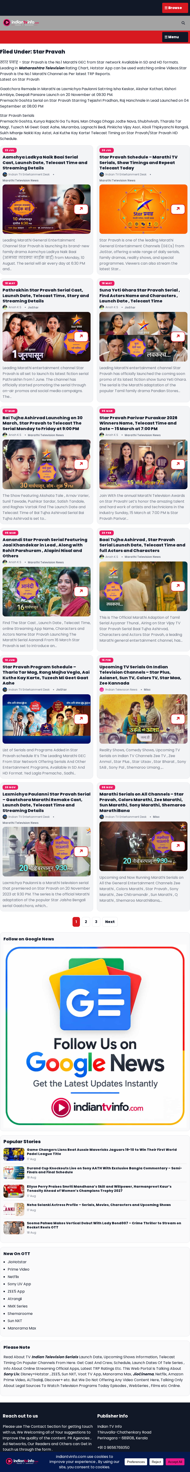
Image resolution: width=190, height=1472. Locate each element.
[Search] (183, 23)
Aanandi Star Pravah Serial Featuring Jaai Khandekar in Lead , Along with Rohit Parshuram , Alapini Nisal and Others (45, 548)
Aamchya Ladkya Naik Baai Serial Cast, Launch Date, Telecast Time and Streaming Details (45, 162)
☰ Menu (172, 37)
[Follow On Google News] (95, 1036)
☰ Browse (173, 7)
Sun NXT (15, 1320)
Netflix (13, 1276)
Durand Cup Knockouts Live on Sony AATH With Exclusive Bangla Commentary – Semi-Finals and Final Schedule (104, 1170)
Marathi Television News (20, 180)
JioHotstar (17, 1262)
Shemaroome (20, 1313)
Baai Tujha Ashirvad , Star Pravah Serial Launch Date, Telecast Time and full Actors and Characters (142, 545)
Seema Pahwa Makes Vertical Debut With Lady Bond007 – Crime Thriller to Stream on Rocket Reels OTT (104, 1225)
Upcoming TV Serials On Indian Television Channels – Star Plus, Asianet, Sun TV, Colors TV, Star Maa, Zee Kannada (140, 675)
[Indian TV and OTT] (21, 22)
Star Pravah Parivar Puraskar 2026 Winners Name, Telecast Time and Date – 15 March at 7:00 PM (138, 423)
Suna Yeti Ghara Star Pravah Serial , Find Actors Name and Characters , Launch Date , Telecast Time (139, 295)
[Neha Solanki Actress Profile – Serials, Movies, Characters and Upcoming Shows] (13, 1209)
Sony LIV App (19, 1284)
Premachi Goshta (16, 121)
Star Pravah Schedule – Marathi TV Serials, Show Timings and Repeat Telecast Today (138, 162)
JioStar (33, 307)
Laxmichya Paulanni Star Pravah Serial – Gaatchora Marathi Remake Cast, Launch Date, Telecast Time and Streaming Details (47, 802)
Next (110, 921)
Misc (147, 690)
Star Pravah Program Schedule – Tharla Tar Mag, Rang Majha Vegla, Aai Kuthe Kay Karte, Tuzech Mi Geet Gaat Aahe (46, 675)
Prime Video (18, 1269)
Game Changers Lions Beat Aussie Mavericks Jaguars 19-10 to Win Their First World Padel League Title (102, 1152)
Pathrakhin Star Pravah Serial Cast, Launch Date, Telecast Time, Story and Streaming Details (46, 295)
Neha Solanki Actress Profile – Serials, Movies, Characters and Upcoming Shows (99, 1205)
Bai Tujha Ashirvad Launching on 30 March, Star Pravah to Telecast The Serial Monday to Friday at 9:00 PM (42, 423)
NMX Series (18, 1306)
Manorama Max (22, 1328)
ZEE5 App (16, 1291)
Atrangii (15, 1298)
